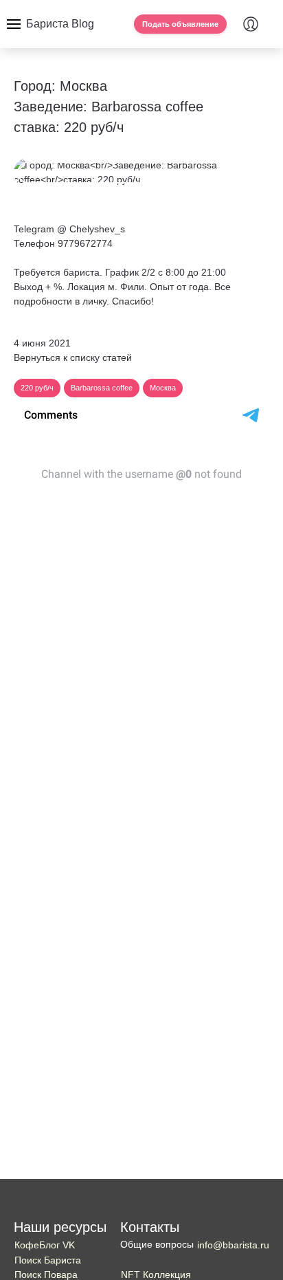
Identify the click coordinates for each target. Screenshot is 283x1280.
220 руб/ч (37, 388)
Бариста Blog (60, 24)
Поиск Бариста (47, 1260)
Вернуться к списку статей (73, 357)
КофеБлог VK (44, 1244)
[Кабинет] (250, 24)
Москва (163, 388)
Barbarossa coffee (102, 388)
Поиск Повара (46, 1274)
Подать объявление (180, 24)
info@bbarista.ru (233, 1244)
